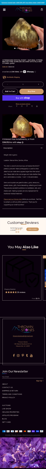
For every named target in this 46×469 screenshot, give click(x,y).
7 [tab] (29, 49)
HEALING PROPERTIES (10, 412)
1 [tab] (15, 49)
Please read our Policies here (13, 199)
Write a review (33, 229)
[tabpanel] (23, 33)
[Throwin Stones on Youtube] (37, 106)
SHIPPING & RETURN (10, 391)
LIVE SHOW (6, 409)
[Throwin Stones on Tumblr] (31, 106)
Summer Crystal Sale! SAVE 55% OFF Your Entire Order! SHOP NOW (23, 3)
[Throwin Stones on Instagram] (22, 106)
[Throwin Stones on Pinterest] (27, 106)
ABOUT (5, 384)
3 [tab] (20, 49)
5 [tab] (25, 49)
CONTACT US (7, 387)
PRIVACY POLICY (8, 397)
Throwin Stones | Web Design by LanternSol (25, 435)
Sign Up (39, 381)
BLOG (4, 419)
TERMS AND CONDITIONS (12, 394)
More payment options (23, 104)
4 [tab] (22, 49)
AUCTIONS (6, 405)
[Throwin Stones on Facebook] (16, 106)
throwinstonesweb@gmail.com (23, 336)
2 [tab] (18, 49)
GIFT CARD (6, 422)
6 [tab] (27, 49)
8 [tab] (32, 49)
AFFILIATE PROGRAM (10, 415)
